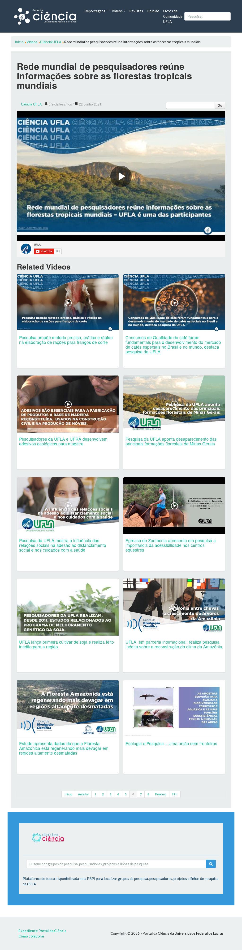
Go (220, 105)
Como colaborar (31, 936)
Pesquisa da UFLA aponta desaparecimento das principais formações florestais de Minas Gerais (171, 441)
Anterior (83, 794)
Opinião (153, 11)
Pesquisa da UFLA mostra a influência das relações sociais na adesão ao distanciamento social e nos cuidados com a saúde (62, 545)
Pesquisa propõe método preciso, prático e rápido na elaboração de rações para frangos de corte (66, 339)
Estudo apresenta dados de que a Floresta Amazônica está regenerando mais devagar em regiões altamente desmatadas (63, 748)
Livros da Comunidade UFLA (172, 16)
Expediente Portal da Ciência (42, 931)
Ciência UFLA (31, 104)
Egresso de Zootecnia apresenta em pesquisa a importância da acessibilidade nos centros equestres (170, 545)
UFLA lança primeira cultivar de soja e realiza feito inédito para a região (66, 644)
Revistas (136, 11)
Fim (174, 794)
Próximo (160, 794)
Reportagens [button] (95, 11)
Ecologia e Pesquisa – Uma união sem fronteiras (171, 743)
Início (68, 794)
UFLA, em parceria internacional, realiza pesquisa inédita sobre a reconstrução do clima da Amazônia (173, 644)
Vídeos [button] (117, 11)
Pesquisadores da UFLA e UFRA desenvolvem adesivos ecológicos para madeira (63, 441)
